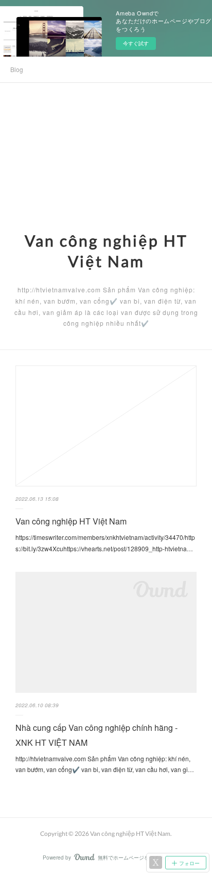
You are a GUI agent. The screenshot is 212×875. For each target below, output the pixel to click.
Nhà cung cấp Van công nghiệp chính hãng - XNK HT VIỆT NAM (96, 735)
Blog (16, 69)
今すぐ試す (136, 43)
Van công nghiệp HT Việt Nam (71, 521)
